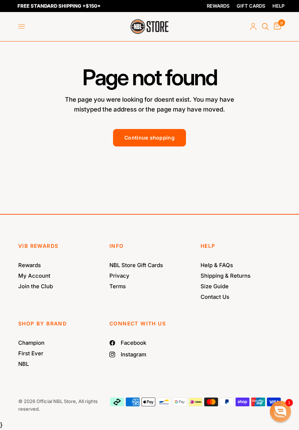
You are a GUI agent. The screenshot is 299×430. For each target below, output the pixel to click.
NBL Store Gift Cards (136, 265)
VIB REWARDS (38, 246)
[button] (280, 411)
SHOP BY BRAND (42, 323)
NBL (23, 363)
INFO (116, 246)
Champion (31, 342)
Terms (117, 286)
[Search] (265, 26)
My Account (34, 275)
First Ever (30, 353)
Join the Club (35, 286)
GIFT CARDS (251, 6)
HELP (278, 6)
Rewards (29, 265)
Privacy (119, 275)
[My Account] (253, 26)
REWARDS (218, 6)
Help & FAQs (217, 265)
